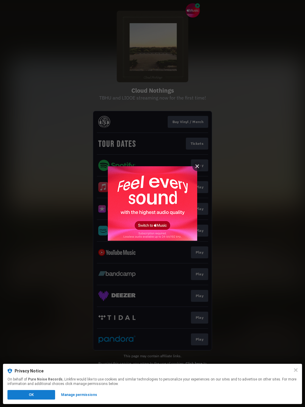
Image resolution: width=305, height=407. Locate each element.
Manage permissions (79, 395)
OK (31, 395)
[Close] (296, 370)
